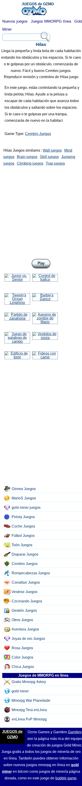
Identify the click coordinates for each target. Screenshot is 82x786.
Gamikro (75, 732)
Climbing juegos (30, 163)
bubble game (66, 778)
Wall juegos (52, 150)
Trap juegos (55, 163)
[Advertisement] (41, 211)
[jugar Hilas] (41, 264)
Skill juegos (49, 157)
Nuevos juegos (15, 21)
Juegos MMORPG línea (51, 21)
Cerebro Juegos (38, 134)
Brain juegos (27, 157)
